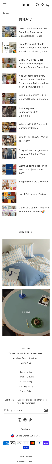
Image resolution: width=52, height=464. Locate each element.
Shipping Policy (26, 386)
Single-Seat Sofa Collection (34, 181)
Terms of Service (26, 377)
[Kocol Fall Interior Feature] (9, 197)
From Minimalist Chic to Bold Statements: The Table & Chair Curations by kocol (34, 48)
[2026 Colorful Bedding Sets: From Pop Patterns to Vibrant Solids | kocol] (9, 31)
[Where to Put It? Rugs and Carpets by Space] (9, 127)
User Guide (26, 348)
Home (5, 13)
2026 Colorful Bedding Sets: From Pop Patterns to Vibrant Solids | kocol (34, 32)
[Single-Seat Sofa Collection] (9, 184)
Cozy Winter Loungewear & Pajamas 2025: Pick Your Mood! (33, 154)
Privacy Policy (26, 391)
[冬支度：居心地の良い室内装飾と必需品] (9, 140)
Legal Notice (26, 372)
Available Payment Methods (26, 358)
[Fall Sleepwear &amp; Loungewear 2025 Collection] (9, 111)
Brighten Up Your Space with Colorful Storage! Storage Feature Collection (33, 63)
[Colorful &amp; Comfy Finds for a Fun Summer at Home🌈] (9, 210)
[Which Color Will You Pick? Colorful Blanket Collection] (9, 98)
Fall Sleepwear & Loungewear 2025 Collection (28, 112)
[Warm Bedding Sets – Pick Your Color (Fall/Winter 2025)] (9, 169)
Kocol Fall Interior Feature (33, 194)
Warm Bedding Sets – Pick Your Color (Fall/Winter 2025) (33, 169)
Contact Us (26, 363)
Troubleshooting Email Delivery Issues (26, 353)
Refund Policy (26, 382)
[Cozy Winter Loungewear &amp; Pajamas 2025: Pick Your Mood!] (9, 153)
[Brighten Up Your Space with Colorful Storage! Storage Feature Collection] (9, 63)
